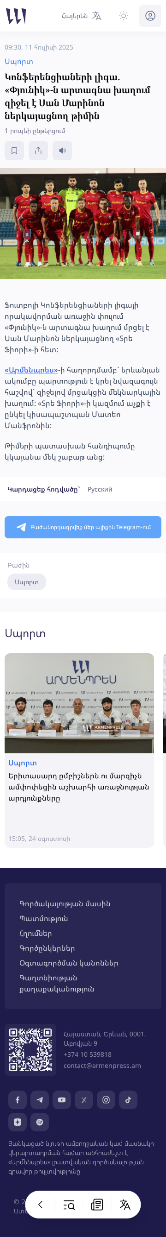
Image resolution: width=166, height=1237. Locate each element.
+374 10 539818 (88, 1054)
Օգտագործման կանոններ (69, 963)
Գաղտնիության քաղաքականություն (57, 983)
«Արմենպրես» (31, 370)
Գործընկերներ (47, 948)
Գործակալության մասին (65, 903)
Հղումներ (35, 933)
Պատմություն (43, 918)
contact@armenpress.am (102, 1065)
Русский (100, 489)
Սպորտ (27, 581)
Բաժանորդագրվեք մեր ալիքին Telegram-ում (90, 527)
